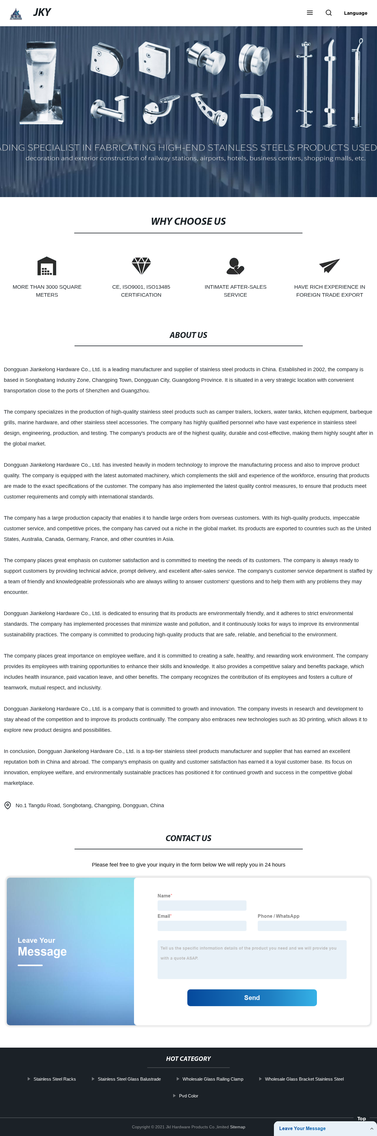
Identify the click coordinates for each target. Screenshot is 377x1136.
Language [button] (356, 13)
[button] (310, 13)
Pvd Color (188, 1095)
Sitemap (237, 1127)
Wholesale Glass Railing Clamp (212, 1078)
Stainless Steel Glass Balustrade (129, 1078)
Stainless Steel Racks (54, 1078)
